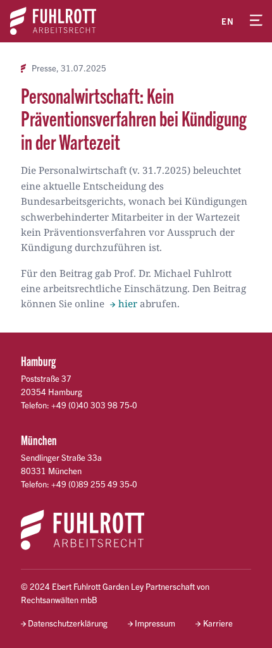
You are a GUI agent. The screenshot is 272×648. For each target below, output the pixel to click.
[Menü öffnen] (256, 21)
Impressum (155, 623)
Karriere (217, 623)
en (227, 21)
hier (127, 303)
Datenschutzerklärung (68, 623)
